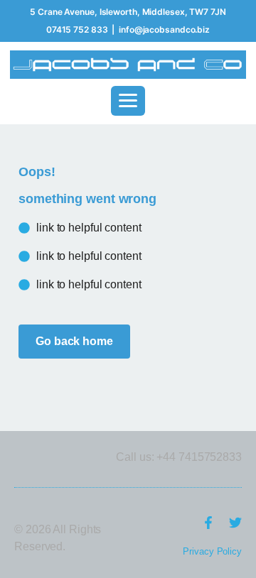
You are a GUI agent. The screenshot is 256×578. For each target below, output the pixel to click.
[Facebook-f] (208, 522)
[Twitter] (235, 522)
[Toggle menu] (128, 101)
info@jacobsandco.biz (164, 29)
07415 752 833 (77, 29)
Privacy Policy (212, 551)
